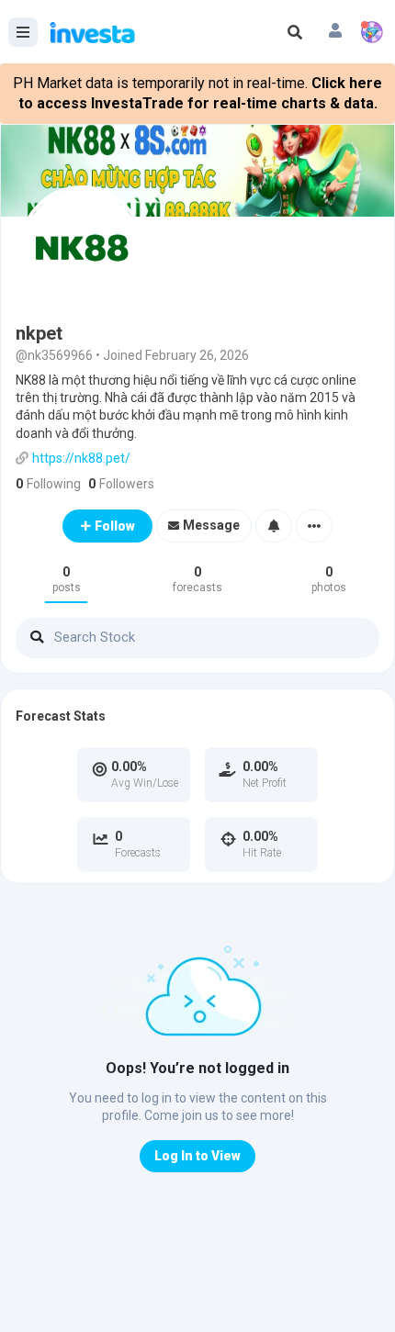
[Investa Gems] (372, 32)
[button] (335, 32)
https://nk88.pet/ (81, 458)
